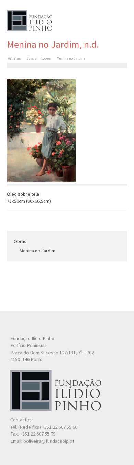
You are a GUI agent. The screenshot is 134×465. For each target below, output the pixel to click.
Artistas (14, 58)
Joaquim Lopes (39, 58)
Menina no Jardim (37, 251)
